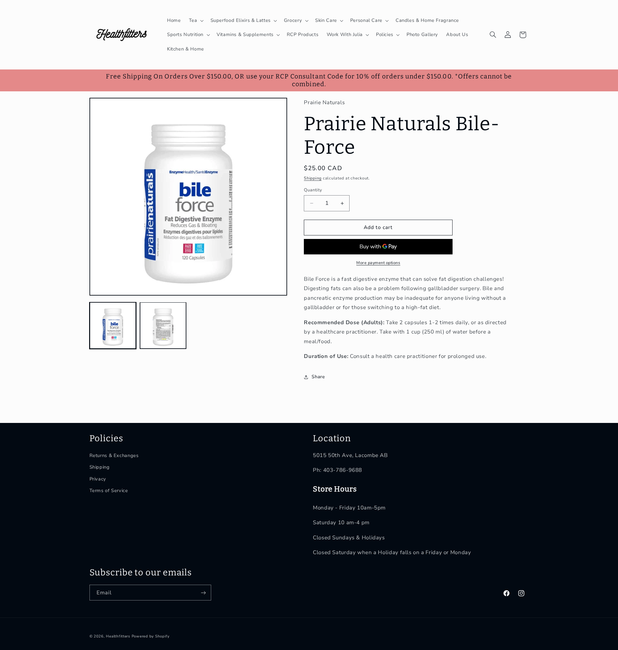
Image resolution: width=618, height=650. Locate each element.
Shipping (313, 178)
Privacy (97, 479)
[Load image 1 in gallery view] (112, 325)
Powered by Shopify (151, 636)
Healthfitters (118, 636)
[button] (195, 21)
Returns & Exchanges (114, 455)
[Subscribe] (203, 592)
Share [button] (318, 377)
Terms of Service (108, 490)
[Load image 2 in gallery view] (163, 325)
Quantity (313, 190)
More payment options (378, 262)
